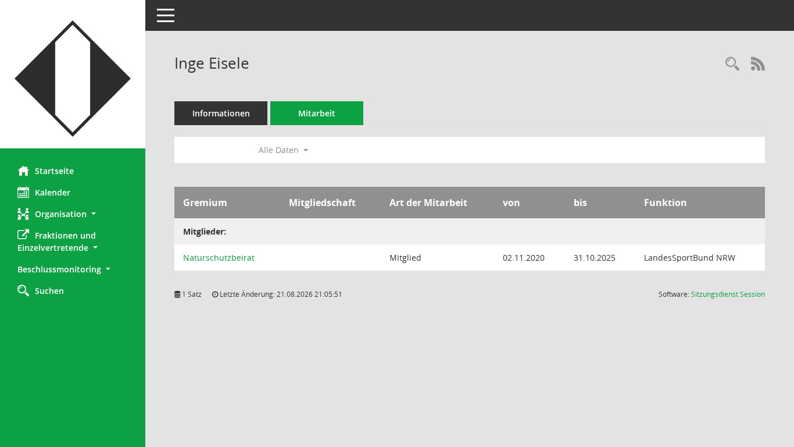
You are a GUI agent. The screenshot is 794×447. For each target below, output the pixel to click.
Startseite (54, 170)
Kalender (52, 192)
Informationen (221, 113)
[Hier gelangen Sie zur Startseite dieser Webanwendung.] (72, 78)
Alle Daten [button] (280, 149)
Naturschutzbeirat (219, 257)
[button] (72, 214)
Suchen (49, 290)
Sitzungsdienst (728, 294)
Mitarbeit (316, 113)
